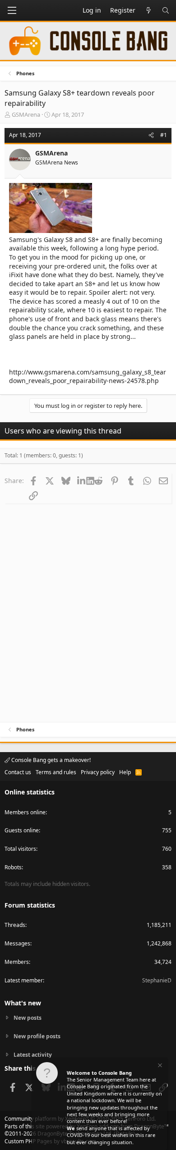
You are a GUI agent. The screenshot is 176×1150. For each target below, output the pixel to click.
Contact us (18, 772)
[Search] (165, 10)
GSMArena (26, 114)
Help (125, 772)
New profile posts (37, 1036)
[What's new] (148, 10)
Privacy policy (98, 772)
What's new (23, 1003)
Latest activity (33, 1055)
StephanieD (156, 980)
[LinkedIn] (82, 480)
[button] (12, 10)
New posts (28, 1018)
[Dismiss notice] (159, 1066)
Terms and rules (56, 772)
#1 (163, 135)
